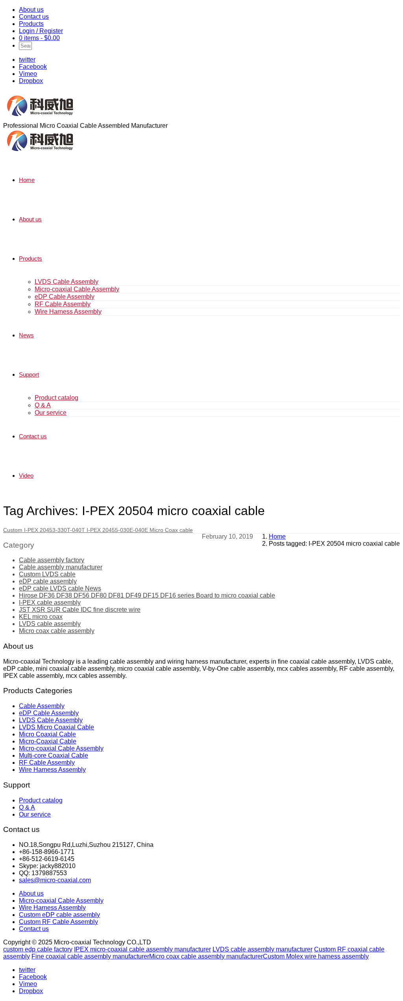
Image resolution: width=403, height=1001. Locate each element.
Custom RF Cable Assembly (58, 921)
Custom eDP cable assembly (59, 914)
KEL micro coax (41, 616)
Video (26, 475)
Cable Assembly (42, 706)
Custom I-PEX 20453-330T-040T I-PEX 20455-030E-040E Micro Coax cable (98, 530)
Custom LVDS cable (47, 574)
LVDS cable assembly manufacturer (262, 949)
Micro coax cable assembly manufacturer (206, 956)
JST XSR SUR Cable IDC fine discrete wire (79, 609)
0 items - (39, 38)
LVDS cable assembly (50, 623)
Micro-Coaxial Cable (47, 741)
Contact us (34, 16)
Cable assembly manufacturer (60, 567)
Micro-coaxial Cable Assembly (77, 289)
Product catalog (56, 397)
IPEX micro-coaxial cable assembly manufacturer (142, 949)
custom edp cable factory (37, 949)
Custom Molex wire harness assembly (316, 956)
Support (29, 374)
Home (27, 180)
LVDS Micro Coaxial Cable (56, 727)
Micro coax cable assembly (56, 630)
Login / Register (41, 31)
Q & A (43, 405)
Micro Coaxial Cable (47, 734)
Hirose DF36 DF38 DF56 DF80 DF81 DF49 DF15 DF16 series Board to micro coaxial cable (147, 595)
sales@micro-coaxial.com (55, 880)
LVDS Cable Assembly (66, 281)
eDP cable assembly (48, 581)
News (26, 335)
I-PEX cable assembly (50, 602)
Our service (51, 412)
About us (31, 9)
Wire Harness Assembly (68, 311)
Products (31, 23)
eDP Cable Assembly (64, 296)
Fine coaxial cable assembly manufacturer (90, 956)
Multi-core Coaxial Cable (53, 755)
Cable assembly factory (51, 560)
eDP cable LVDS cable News (60, 588)
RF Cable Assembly (63, 304)
